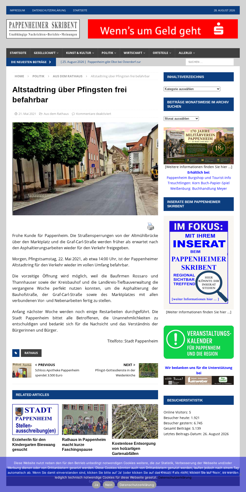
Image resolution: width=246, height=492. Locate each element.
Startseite (80, 10)
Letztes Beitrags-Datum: (183, 434)
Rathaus (31, 353)
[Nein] (240, 474)
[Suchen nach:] (210, 61)
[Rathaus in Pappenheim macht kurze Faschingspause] (85, 419)
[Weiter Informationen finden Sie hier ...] (198, 312)
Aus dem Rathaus (56, 114)
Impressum (17, 10)
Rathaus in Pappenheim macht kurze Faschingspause (84, 445)
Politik (107, 53)
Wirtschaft (133, 53)
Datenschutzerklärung (49, 10)
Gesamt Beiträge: (178, 428)
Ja (96, 485)
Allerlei (185, 53)
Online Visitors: (176, 412)
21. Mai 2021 (27, 114)
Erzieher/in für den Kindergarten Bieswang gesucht (33, 445)
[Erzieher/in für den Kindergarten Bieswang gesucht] (35, 419)
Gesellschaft (44, 53)
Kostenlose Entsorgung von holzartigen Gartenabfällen (134, 448)
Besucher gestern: (179, 423)
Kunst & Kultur (78, 53)
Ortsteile (160, 53)
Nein (108, 485)
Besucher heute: (177, 417)
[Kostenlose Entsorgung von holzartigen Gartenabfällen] (135, 421)
